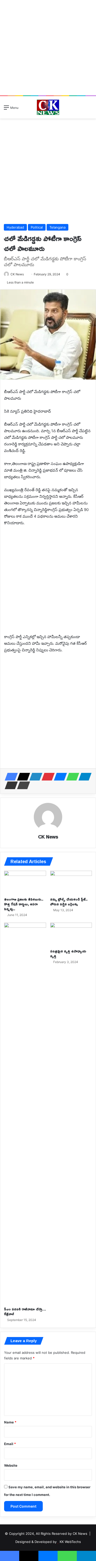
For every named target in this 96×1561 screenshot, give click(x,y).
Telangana (57, 227)
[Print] (22, 785)
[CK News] (48, 107)
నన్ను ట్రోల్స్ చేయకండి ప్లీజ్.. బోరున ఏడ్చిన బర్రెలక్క (69, 901)
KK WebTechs (70, 1542)
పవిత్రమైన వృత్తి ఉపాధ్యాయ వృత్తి (68, 953)
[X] (22, 776)
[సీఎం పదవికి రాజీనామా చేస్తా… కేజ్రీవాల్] (25, 1113)
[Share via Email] (10, 785)
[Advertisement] (48, 47)
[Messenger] (59, 776)
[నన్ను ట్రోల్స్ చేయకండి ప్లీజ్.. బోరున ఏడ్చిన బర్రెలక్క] (71, 882)
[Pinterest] (46, 776)
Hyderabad (15, 227)
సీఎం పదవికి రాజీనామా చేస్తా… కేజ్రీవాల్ (25, 1311)
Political (37, 227)
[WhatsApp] (71, 776)
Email (10, 1444)
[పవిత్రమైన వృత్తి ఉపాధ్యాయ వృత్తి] (71, 934)
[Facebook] (10, 776)
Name (10, 1422)
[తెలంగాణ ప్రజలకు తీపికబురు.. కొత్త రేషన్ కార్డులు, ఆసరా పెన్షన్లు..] (25, 882)
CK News (17, 274)
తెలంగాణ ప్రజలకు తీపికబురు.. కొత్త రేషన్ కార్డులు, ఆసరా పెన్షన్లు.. (23, 904)
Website (10, 1465)
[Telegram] (83, 776)
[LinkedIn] (34, 776)
